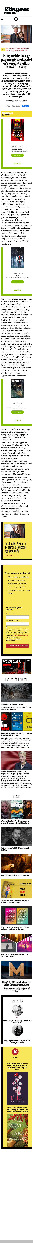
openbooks (23, 49)
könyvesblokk (9, 49)
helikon (12, 51)
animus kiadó (24, 51)
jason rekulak (16, 49)
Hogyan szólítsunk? (12, 620)
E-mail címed (10, 614)
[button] (2, 19)
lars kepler (17, 51)
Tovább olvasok (8, 556)
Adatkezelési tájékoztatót (21, 635)
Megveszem (17, 155)
